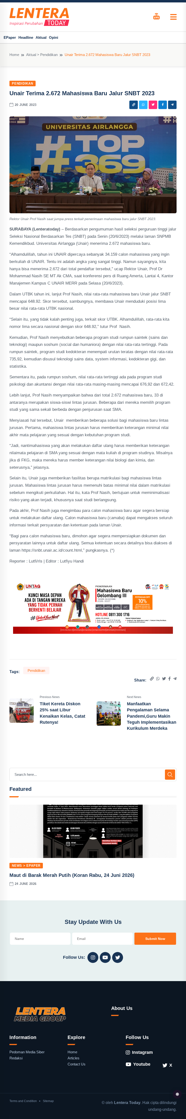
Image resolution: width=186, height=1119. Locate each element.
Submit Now (155, 939)
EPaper (10, 37)
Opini (53, 37)
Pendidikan (22, 83)
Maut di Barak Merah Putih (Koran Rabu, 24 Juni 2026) (71, 875)
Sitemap (48, 1101)
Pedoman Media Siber (27, 1052)
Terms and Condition (23, 1101)
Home (14, 55)
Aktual (41, 37)
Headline (25, 37)
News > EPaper (26, 865)
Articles (73, 1058)
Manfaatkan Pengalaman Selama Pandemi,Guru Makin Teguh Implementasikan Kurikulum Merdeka (151, 716)
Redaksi (16, 1058)
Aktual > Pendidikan (42, 55)
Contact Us (76, 1064)
